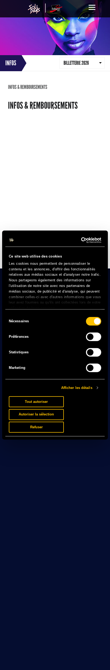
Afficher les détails (76, 388)
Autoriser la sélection (36, 414)
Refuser (36, 427)
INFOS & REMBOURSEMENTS (27, 87)
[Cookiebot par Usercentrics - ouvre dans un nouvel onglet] (78, 240)
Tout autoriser (36, 402)
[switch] (93, 336)
